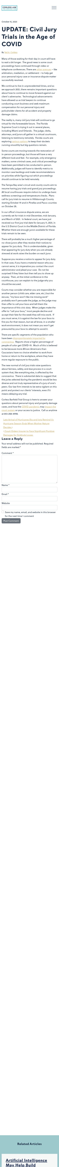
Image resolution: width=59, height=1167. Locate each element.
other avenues (43, 69)
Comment (8, 453)
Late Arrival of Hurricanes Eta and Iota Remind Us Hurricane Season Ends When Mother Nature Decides (28, 423)
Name (5, 485)
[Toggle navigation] (54, 8)
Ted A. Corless (10, 52)
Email (5, 494)
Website (6, 503)
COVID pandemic (31, 406)
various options (20, 141)
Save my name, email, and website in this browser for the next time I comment (30, 514)
